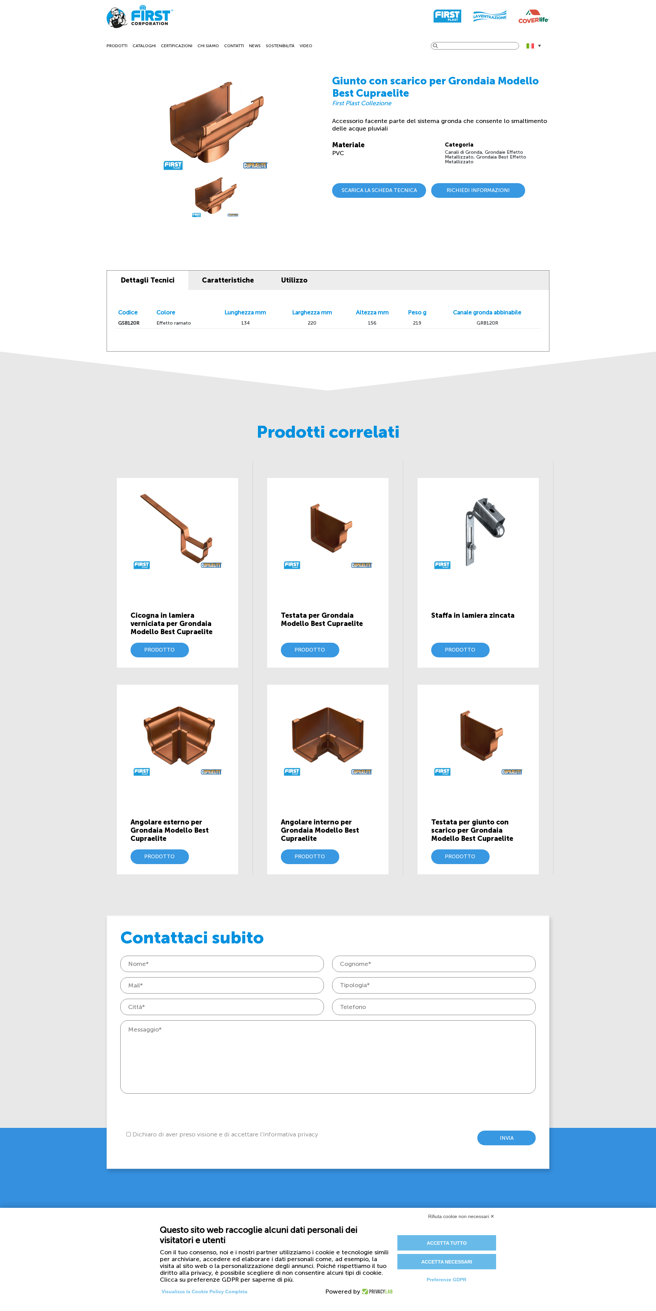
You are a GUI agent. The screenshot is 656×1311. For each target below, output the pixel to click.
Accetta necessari (446, 1262)
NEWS (255, 45)
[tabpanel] (215, 196)
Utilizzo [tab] (294, 280)
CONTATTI (234, 45)
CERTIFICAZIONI (176, 45)
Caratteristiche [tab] (228, 280)
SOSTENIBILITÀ (280, 45)
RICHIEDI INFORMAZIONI (478, 190)
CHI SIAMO (208, 45)
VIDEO (306, 45)
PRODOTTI (117, 45)
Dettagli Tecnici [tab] (148, 280)
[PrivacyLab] (375, 1291)
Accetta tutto (447, 1243)
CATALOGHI (144, 45)
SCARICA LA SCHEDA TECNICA (379, 190)
